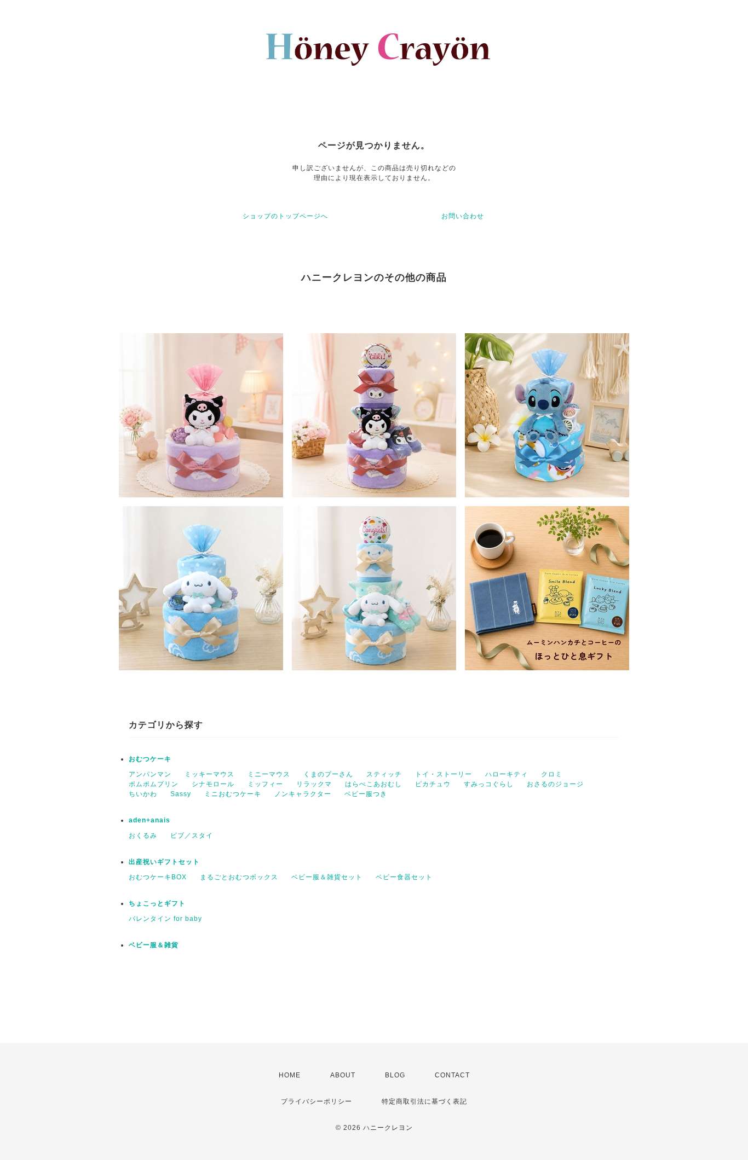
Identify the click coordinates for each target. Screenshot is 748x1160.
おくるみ (143, 835)
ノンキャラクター (302, 794)
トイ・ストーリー (443, 774)
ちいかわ (143, 794)
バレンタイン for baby (165, 919)
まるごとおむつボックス (239, 877)
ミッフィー (265, 784)
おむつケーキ (150, 759)
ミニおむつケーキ (232, 794)
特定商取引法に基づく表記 (424, 1101)
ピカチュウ (433, 784)
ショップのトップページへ (285, 216)
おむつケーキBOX (158, 877)
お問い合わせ (462, 216)
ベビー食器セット (404, 877)
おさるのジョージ (555, 784)
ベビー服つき (365, 794)
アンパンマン (150, 774)
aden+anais (149, 820)
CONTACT (452, 1075)
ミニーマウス (269, 774)
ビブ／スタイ (191, 835)
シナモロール (213, 784)
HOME (290, 1075)
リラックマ (314, 784)
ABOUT (342, 1075)
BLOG (395, 1075)
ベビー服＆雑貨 (154, 945)
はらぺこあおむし (373, 784)
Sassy (180, 794)
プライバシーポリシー (316, 1101)
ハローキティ (506, 774)
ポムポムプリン (154, 784)
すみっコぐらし (489, 784)
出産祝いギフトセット (164, 862)
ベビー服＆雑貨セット (327, 877)
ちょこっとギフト (157, 903)
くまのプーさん (328, 774)
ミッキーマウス (209, 774)
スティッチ (384, 774)
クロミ (551, 774)
